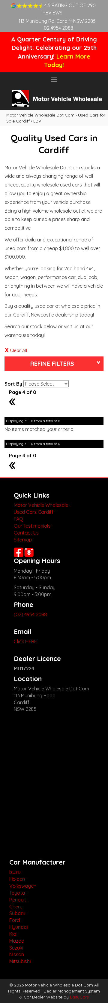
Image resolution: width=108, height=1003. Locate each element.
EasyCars (79, 997)
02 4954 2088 (58, 28)
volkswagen (22, 886)
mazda (16, 941)
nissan (16, 954)
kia (12, 934)
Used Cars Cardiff (33, 512)
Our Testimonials (32, 526)
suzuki (16, 948)
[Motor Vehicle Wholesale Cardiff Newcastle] (54, 98)
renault (17, 900)
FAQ (18, 519)
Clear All (18, 350)
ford (14, 920)
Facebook (18, 552)
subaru (17, 913)
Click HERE (25, 641)
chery (15, 907)
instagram (29, 552)
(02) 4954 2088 (30, 614)
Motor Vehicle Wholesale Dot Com (40, 115)
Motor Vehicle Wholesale (41, 505)
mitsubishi (20, 961)
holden (17, 879)
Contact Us (26, 533)
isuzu (14, 872)
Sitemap (23, 540)
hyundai (18, 927)
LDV (37, 121)
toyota (17, 893)
